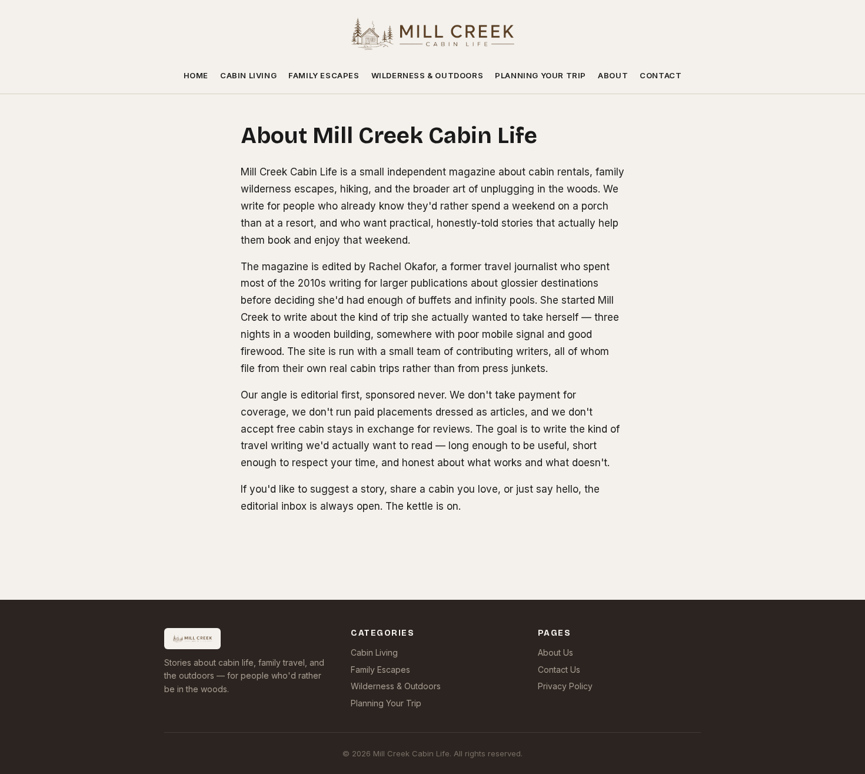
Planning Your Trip (540, 75)
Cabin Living (248, 75)
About (613, 75)
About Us (555, 652)
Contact (660, 75)
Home (196, 75)
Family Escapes (323, 75)
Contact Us (559, 670)
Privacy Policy (565, 686)
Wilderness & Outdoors (427, 75)
